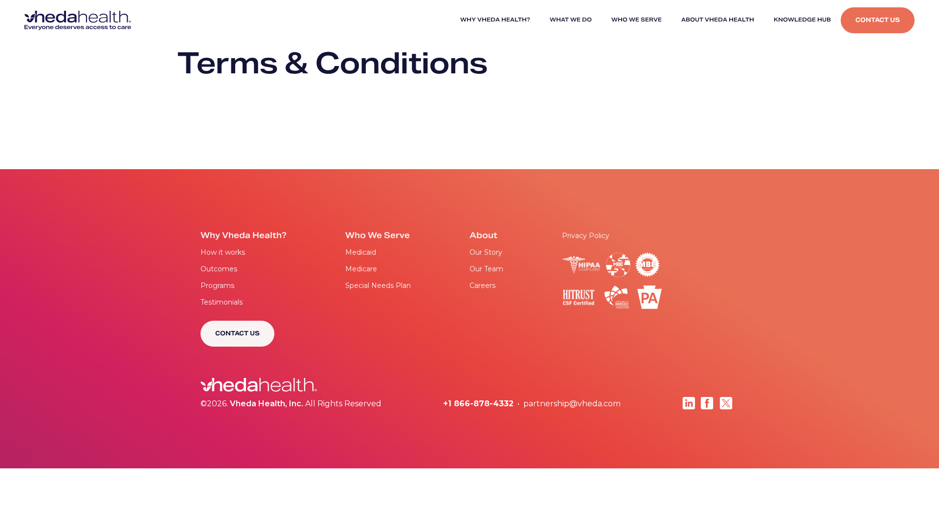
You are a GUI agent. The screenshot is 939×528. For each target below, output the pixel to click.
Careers (482, 285)
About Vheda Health (717, 20)
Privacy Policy (585, 235)
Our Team (486, 268)
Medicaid (360, 252)
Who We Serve (636, 20)
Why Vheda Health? (495, 20)
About (483, 236)
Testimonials (222, 302)
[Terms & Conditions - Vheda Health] (77, 20)
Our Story (486, 252)
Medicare (361, 268)
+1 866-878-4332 (478, 403)
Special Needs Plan (378, 285)
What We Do (571, 20)
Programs (217, 285)
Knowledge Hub (802, 20)
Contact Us (877, 20)
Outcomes (219, 268)
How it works (223, 252)
